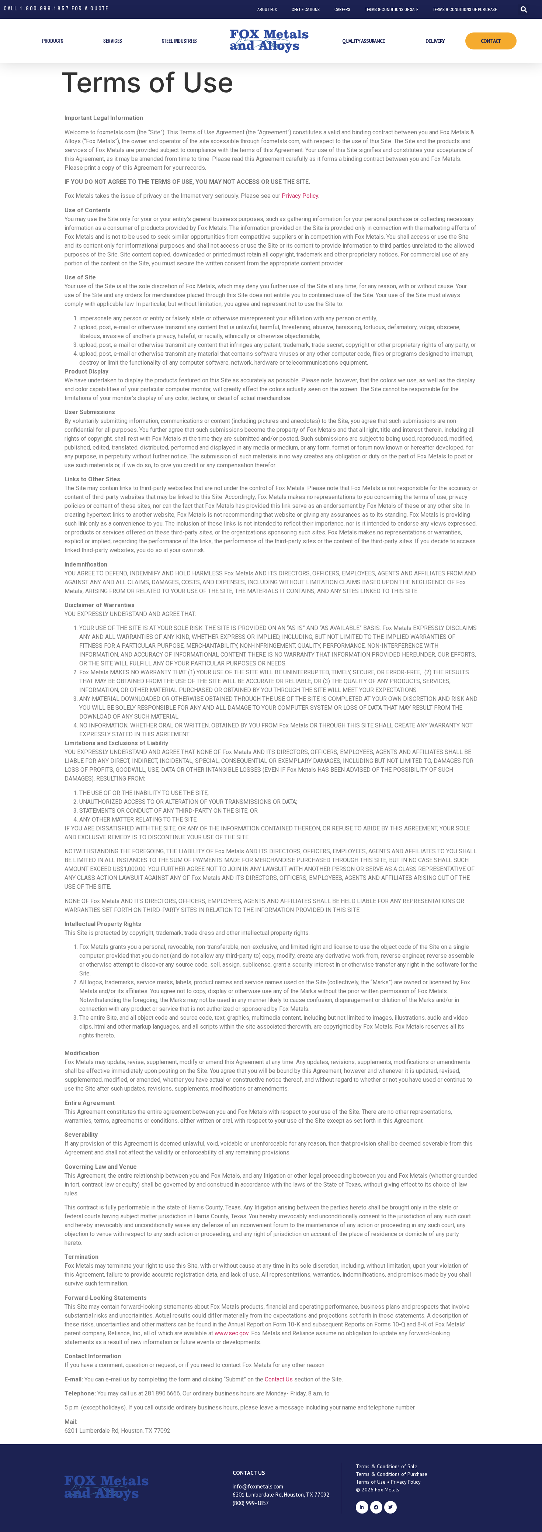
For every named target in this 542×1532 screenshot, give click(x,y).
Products (52, 41)
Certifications (306, 9)
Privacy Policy (300, 195)
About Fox (267, 9)
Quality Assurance (363, 41)
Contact (491, 41)
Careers (342, 9)
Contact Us (279, 1379)
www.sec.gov (232, 1333)
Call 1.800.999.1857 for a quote (56, 8)
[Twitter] (390, 1507)
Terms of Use (371, 1481)
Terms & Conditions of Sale (391, 9)
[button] (523, 9)
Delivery (435, 41)
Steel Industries (179, 41)
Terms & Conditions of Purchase (465, 9)
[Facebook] (376, 1507)
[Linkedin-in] (362, 1507)
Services (112, 41)
